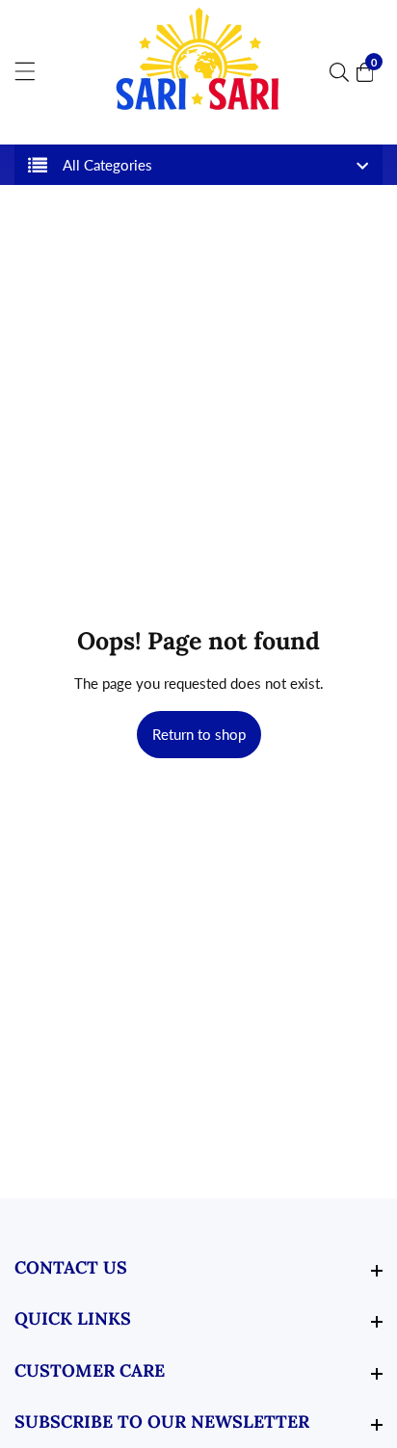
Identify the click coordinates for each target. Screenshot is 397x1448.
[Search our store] (343, 72)
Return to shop (199, 734)
